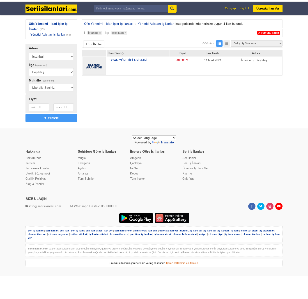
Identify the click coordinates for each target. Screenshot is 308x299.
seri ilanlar (52, 230)
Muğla (82, 158)
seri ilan (64, 230)
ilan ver (108, 230)
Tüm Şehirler (86, 178)
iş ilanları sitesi (249, 230)
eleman (213, 234)
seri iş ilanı (77, 230)
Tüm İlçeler (137, 178)
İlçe (38, 65)
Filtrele (53, 118)
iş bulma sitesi (162, 234)
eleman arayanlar (58, 234)
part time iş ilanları (141, 234)
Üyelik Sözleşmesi (37, 173)
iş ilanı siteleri (79, 234)
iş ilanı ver (210, 230)
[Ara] (172, 9)
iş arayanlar (267, 230)
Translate (167, 142)
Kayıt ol (244, 8)
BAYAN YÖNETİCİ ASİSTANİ (127, 60)
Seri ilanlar (189, 158)
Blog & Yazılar (34, 184)
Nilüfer (134, 168)
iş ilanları (223, 230)
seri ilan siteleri (123, 230)
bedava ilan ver (119, 234)
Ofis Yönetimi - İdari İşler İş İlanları (108, 23)
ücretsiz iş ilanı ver (191, 230)
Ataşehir (135, 158)
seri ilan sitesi (94, 230)
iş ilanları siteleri (98, 234)
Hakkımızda (33, 158)
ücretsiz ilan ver (168, 230)
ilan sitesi (140, 230)
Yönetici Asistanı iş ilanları (47, 34)
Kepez (134, 173)
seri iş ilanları (36, 230)
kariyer (203, 234)
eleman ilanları (251, 234)
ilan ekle (152, 230)
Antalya (83, 173)
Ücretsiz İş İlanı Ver (195, 168)
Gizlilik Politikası (36, 178)
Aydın (81, 168)
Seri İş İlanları (191, 163)
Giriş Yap (188, 178)
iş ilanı (235, 230)
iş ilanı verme (233, 234)
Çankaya (136, 163)
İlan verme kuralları (38, 168)
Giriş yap (230, 8)
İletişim (30, 163)
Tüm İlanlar (94, 44)
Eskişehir (84, 163)
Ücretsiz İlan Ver (267, 8)
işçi (221, 234)
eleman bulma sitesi (185, 234)
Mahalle (41, 80)
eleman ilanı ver (37, 234)
